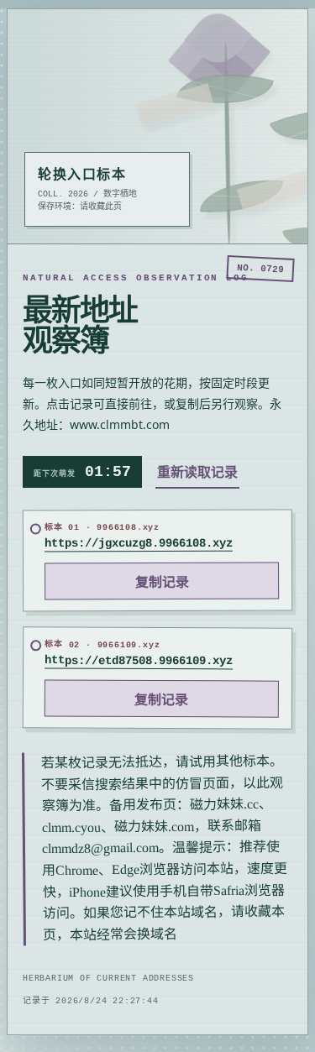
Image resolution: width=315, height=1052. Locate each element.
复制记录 (162, 582)
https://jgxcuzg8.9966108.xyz (139, 543)
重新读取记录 (197, 472)
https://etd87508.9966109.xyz (139, 660)
